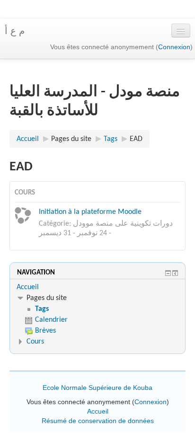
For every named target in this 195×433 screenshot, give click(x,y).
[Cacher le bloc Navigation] (168, 273)
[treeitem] (97, 287)
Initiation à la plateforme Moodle (90, 212)
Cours (35, 341)
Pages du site (71, 139)
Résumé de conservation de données (98, 420)
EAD (136, 139)
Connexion (174, 47)
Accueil (28, 287)
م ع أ (15, 31)
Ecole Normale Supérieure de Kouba (97, 387)
